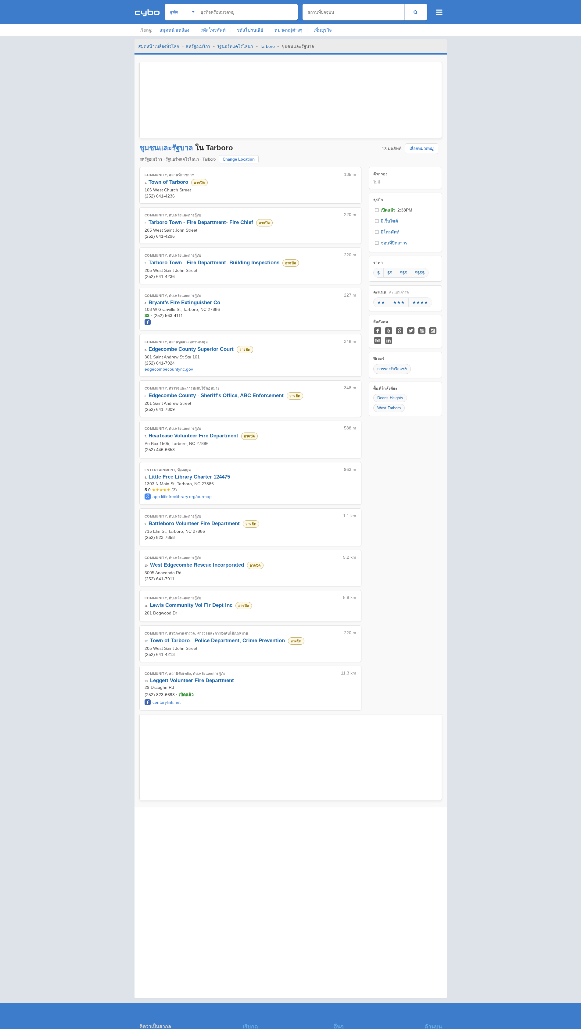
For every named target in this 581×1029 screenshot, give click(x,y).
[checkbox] (405, 210)
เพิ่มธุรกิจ (323, 30)
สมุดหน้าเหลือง (174, 30)
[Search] (415, 12)
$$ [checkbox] (389, 272)
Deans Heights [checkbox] (390, 398)
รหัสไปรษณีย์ (250, 30)
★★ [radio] (381, 302)
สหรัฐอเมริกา (198, 46)
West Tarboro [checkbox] (389, 408)
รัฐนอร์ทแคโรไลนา (235, 46)
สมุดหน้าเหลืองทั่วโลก (158, 46)
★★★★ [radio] (420, 302)
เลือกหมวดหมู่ (422, 148)
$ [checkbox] (378, 272)
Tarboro (267, 46)
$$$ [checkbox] (403, 272)
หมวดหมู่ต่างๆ (288, 30)
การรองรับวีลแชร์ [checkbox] (392, 369)
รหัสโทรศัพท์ (213, 30)
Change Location (239, 159)
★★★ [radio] (399, 302)
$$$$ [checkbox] (420, 272)
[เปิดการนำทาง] (439, 12)
